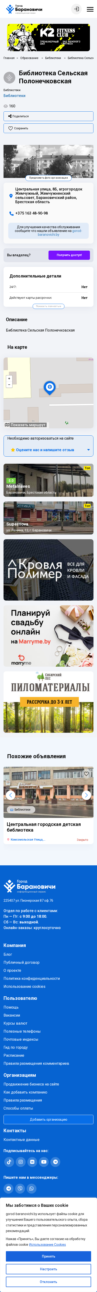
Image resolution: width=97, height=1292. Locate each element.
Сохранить (21, 128)
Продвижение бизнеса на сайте (31, 1084)
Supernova (17, 524)
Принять (48, 1256)
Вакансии (12, 1015)
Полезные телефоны (22, 1031)
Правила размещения (23, 1100)
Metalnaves (18, 486)
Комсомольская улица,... (28, 839)
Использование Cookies (47, 1244)
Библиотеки (14, 95)
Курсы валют (15, 1023)
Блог (8, 954)
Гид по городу (16, 1047)
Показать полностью (48, 306)
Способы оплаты (18, 1108)
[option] (48, 161)
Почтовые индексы (21, 1039)
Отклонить (48, 1282)
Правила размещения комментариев (36, 1063)
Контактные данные (22, 1139)
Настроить (48, 1269)
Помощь (11, 1007)
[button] (10, 795)
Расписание (14, 1055)
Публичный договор (22, 962)
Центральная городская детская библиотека (44, 827)
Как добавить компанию (25, 1092)
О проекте (12, 970)
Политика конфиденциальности (32, 978)
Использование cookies (24, 986)
